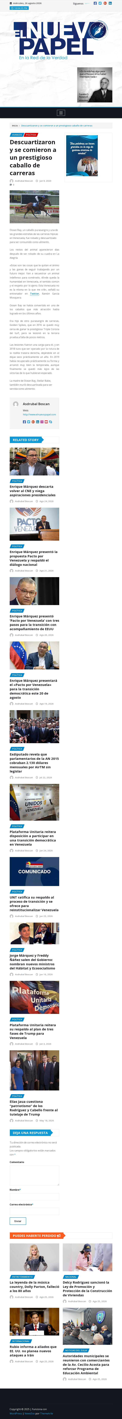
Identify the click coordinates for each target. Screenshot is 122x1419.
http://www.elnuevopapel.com (39, 414)
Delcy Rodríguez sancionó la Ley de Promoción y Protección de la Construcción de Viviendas (87, 1288)
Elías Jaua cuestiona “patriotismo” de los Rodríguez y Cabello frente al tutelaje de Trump (34, 1107)
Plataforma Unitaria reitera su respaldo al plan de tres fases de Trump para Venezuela (33, 1031)
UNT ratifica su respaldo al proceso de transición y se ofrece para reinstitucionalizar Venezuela (34, 903)
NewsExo (30, 1413)
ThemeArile (46, 1413)
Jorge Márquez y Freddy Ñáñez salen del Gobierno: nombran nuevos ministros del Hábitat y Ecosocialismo (32, 961)
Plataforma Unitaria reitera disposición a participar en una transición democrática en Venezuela (33, 838)
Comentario (17, 1162)
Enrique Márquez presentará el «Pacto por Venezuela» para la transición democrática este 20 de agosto (33, 689)
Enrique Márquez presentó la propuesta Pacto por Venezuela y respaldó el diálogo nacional (34, 558)
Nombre (15, 1189)
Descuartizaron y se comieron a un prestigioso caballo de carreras (56, 125)
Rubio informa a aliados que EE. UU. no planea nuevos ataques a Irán (33, 1350)
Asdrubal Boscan (24, 180)
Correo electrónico (21, 1204)
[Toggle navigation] (61, 113)
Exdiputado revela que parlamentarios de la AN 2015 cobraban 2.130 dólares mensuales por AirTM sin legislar (34, 762)
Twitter (34, 293)
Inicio (15, 125)
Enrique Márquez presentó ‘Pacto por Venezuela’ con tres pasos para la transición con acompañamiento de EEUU (34, 622)
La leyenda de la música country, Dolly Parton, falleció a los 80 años (34, 1286)
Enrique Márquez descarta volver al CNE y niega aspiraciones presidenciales (32, 490)
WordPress (16, 1413)
